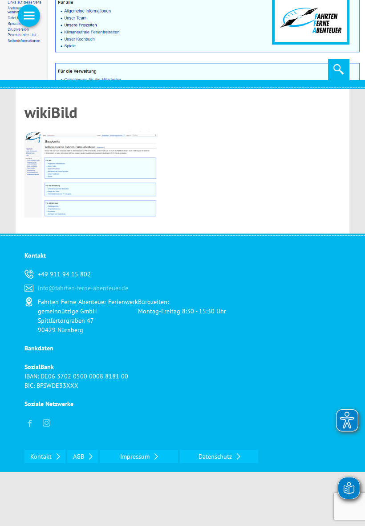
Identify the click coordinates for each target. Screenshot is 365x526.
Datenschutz (216, 456)
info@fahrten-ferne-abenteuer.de (83, 288)
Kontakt (41, 456)
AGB (79, 456)
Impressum (135, 456)
